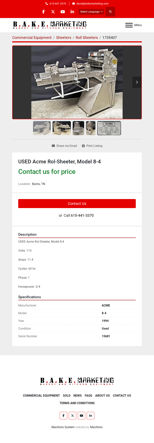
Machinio (96, 427)
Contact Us (77, 203)
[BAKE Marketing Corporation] (77, 381)
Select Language (90, 11)
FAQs (88, 395)
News (77, 395)
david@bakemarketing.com (92, 3)
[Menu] (129, 25)
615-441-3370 (58, 3)
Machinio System (63, 427)
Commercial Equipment (41, 395)
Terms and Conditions (77, 403)
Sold (66, 395)
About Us (102, 395)
